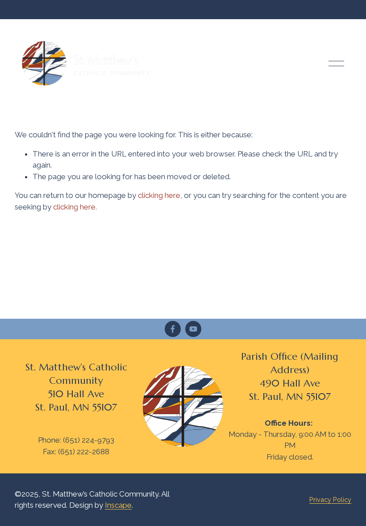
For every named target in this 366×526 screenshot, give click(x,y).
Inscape (118, 505)
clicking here (159, 195)
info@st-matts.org (219, 9)
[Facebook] (173, 329)
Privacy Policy (330, 499)
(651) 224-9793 (280, 9)
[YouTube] (193, 329)
